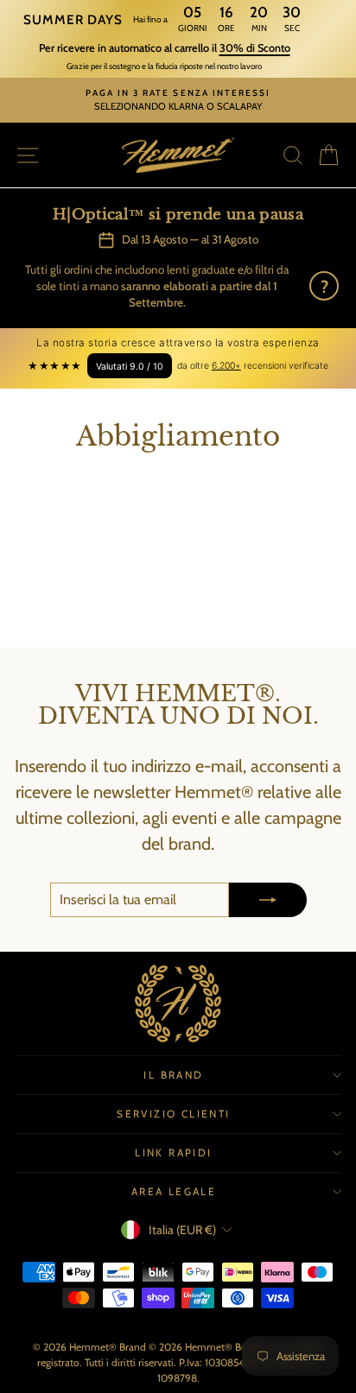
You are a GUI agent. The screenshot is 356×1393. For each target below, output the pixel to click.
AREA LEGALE (173, 1191)
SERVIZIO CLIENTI (173, 1113)
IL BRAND (173, 1074)
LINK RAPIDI (173, 1152)
